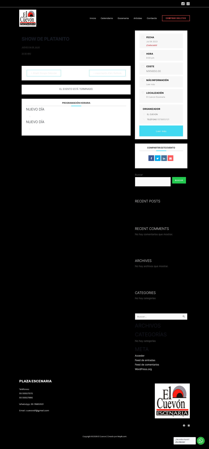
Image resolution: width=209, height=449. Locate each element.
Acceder (139, 355)
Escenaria (123, 18)
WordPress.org (143, 369)
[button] (176, 18)
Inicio (93, 18)
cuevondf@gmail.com (37, 410)
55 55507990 (26, 397)
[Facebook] (183, 3)
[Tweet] (158, 158)
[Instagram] (188, 3)
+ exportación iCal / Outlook (107, 73)
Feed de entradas (145, 360)
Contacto (152, 18)
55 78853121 (37, 404)
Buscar (139, 174)
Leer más (150, 84)
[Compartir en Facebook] (151, 158)
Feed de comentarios (147, 364)
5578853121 (163, 119)
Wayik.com (122, 436)
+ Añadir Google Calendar (44, 73)
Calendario (107, 18)
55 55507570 (26, 393)
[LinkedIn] (164, 158)
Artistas (138, 18)
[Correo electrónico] (170, 158)
